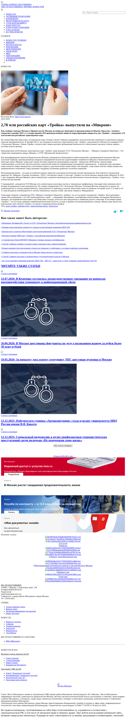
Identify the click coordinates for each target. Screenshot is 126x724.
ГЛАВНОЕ (6, 36)
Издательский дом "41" (15, 678)
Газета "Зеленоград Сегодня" (18, 673)
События (9, 624)
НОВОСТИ (11, 14)
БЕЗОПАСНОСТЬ (14, 45)
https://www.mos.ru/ (23, 117)
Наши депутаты (12, 613)
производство (23, 206)
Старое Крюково (13, 660)
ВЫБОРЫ (10, 42)
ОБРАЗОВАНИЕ (13, 56)
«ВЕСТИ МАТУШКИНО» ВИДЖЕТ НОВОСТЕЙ (22, 7)
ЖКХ (8, 53)
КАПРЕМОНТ (12, 19)
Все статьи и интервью (63, 446)
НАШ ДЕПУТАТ (13, 25)
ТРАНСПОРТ (12, 51)
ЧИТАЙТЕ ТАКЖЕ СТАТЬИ (20, 266)
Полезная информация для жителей (21, 611)
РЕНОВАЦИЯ (12, 47)
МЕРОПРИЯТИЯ (13, 49)
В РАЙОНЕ (11, 60)
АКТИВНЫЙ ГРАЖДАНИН (18, 16)
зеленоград (53, 206)
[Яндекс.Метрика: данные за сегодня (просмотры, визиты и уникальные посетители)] (65, 685)
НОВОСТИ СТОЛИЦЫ (16, 40)
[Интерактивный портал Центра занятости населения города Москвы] (63, 566)
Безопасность (11, 631)
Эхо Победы (11, 633)
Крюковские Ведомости (16, 665)
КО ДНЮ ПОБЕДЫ (14, 32)
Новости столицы (13, 622)
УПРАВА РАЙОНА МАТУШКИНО (16, 4)
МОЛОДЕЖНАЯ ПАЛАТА (17, 21)
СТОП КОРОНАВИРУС (16, 23)
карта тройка (11, 206)
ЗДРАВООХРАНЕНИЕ (15, 58)
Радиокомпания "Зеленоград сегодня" (22, 675)
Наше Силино (12, 663)
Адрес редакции (13, 30)
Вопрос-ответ (11, 609)
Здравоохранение (13, 626)
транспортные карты (39, 206)
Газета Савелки (12, 658)
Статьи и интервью (9, 274)
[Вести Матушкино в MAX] (2, 9)
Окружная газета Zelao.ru (16, 680)
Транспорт (10, 628)
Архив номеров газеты (15, 607)
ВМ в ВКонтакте (13, 641)
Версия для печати (11, 211)
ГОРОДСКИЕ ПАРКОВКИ (17, 27)
